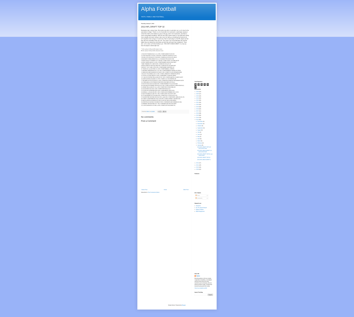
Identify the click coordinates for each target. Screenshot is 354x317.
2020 (197, 104)
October (199, 125)
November (200, 123)
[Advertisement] (165, 175)
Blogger (184, 305)
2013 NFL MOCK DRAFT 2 (204, 159)
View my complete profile (201, 288)
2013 (197, 119)
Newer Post (144, 189)
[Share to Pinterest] (165, 111)
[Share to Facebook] (164, 111)
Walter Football (199, 209)
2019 (197, 106)
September (200, 128)
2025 (197, 93)
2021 (197, 102)
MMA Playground (200, 211)
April (198, 138)
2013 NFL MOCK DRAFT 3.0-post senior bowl (204, 151)
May (198, 136)
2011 (197, 165)
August (199, 130)
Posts (198, 195)
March (199, 141)
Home (165, 189)
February (199, 143)
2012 (197, 163)
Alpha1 (198, 276)
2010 (197, 167)
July (198, 132)
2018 (197, 109)
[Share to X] (162, 111)
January (199, 145)
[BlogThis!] (160, 111)
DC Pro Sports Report (201, 207)
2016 (197, 113)
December (200, 121)
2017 (197, 111)
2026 (197, 91)
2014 (197, 117)
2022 (197, 100)
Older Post (186, 189)
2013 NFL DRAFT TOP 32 (203, 157)
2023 (197, 98)
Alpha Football (158, 9)
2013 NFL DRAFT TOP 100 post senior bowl (204, 147)
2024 (197, 96)
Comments (199, 198)
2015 (197, 115)
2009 (197, 169)
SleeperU (198, 205)
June (198, 134)
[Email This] (158, 111)
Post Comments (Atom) (153, 192)
